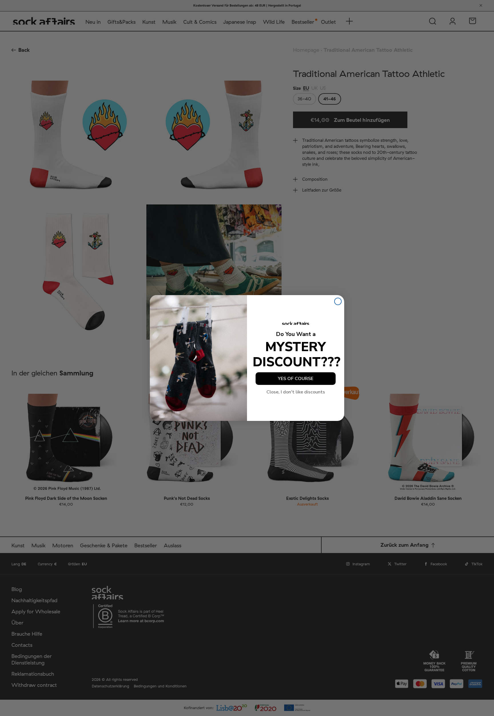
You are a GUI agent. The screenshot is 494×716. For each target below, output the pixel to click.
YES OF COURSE (295, 378)
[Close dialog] (337, 301)
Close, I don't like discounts (295, 392)
